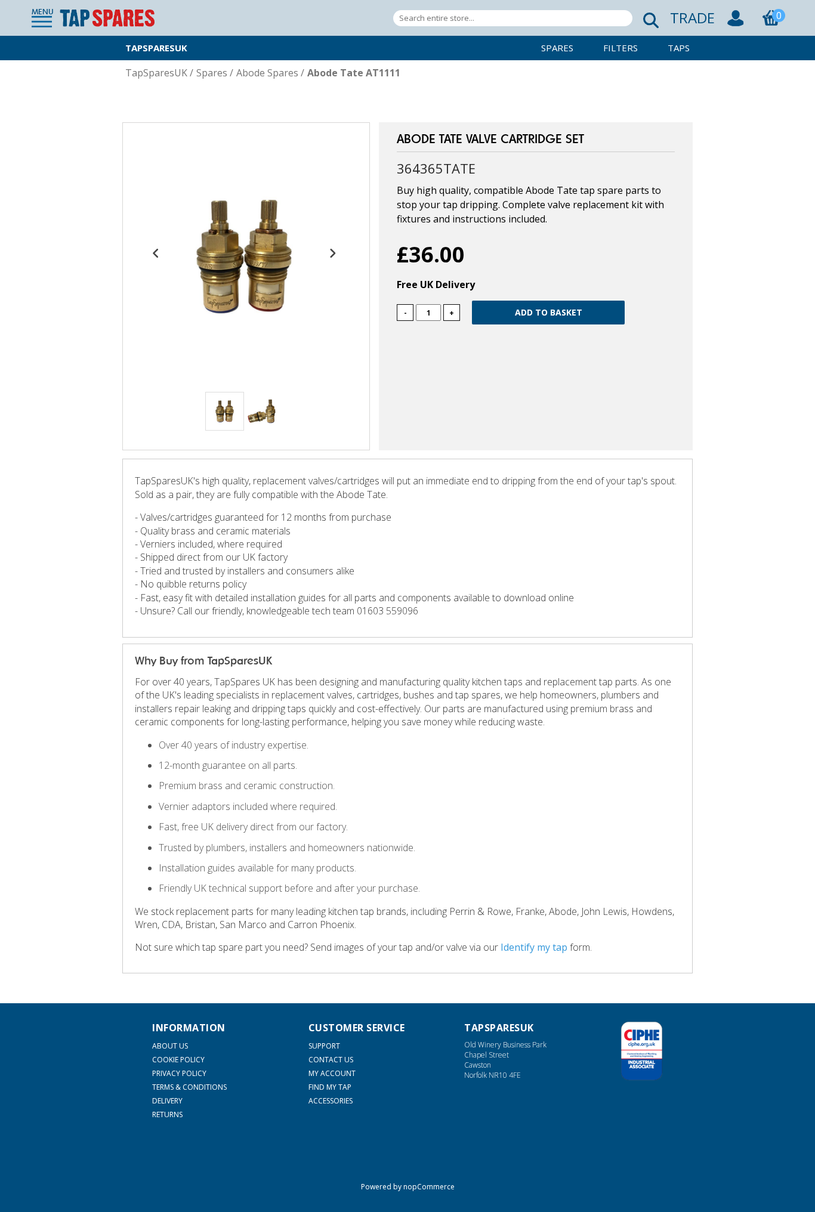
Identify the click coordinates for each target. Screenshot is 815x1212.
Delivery (167, 1101)
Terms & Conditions (189, 1087)
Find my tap (329, 1087)
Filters (620, 48)
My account (332, 1073)
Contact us (330, 1060)
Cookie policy (178, 1060)
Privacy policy (179, 1073)
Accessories (330, 1101)
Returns (167, 1114)
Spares (557, 48)
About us (170, 1046)
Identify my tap (534, 947)
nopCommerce (429, 1187)
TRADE (692, 17)
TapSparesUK (156, 48)
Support (324, 1046)
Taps (679, 48)
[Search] (647, 18)
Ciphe (641, 1051)
